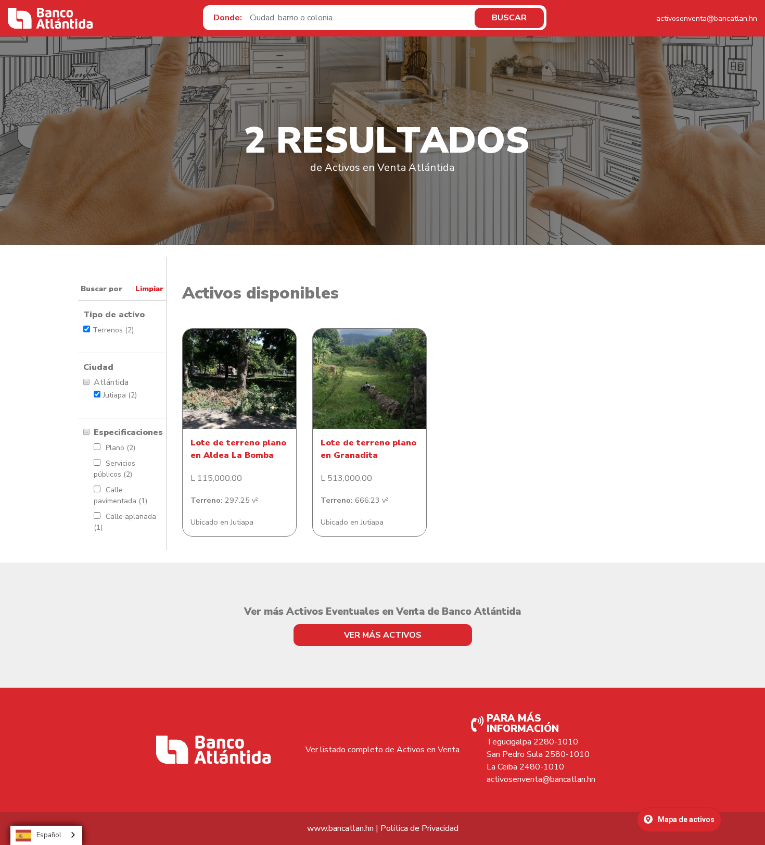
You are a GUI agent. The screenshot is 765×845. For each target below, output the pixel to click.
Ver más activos (383, 635)
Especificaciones (127, 432)
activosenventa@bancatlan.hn (706, 18)
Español (48, 835)
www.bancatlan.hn (340, 828)
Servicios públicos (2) (114, 468)
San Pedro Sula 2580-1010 (538, 754)
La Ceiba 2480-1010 (525, 767)
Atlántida (111, 382)
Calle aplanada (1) (125, 522)
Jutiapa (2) (120, 395)
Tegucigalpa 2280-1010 (532, 742)
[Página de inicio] (50, 18)
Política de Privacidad (419, 828)
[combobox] (46, 835)
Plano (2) (120, 448)
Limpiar (149, 288)
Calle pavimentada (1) (120, 495)
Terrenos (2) (113, 330)
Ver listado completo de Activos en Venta (382, 749)
